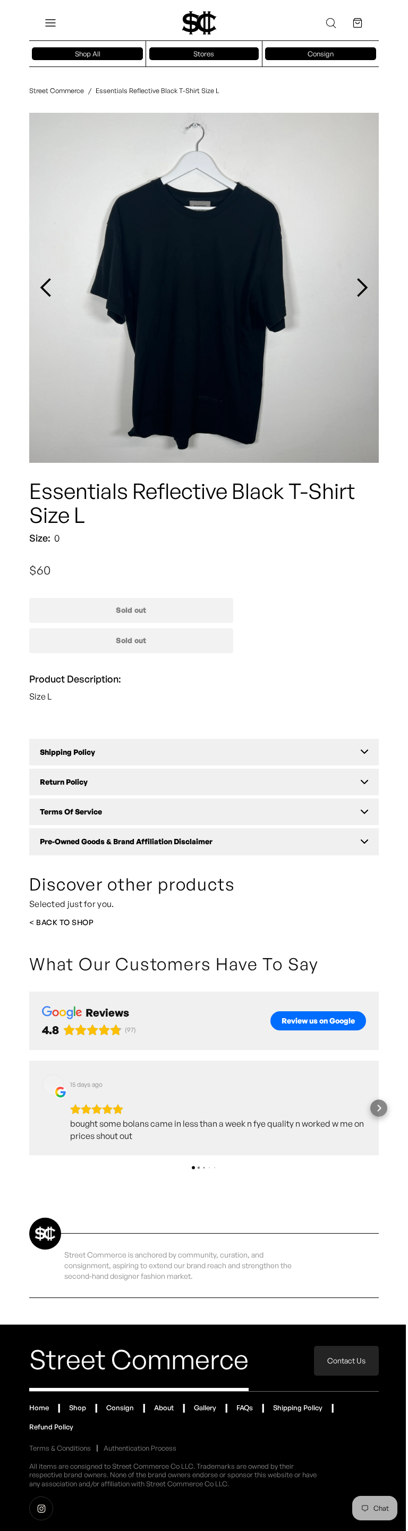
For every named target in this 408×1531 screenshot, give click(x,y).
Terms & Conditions (60, 1440)
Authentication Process (140, 1440)
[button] (50, 23)
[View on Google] (53, 1076)
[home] (195, 23)
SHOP (83, 914)
